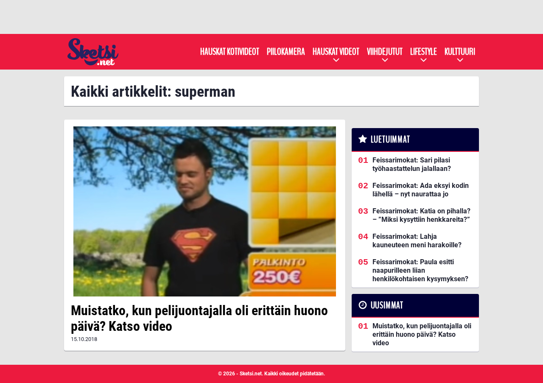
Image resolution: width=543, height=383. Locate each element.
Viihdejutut (385, 51)
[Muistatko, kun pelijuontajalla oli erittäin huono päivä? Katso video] (205, 211)
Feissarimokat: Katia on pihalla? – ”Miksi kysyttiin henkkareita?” (421, 215)
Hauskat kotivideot (229, 51)
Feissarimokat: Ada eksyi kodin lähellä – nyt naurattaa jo (420, 190)
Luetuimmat (390, 139)
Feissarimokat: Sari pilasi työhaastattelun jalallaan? (411, 164)
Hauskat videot (336, 51)
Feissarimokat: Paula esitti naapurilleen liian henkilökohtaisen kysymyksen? (420, 270)
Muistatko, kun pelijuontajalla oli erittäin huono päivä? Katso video (199, 318)
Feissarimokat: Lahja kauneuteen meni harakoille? (417, 240)
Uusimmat (387, 305)
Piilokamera (286, 51)
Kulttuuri (460, 51)
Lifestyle (423, 51)
